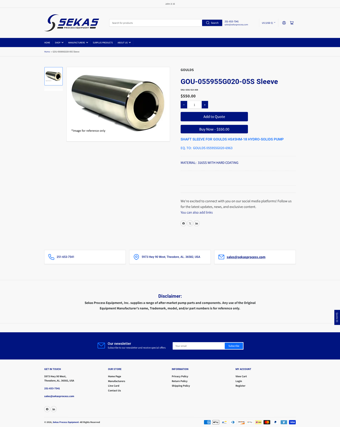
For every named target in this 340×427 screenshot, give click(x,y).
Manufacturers (76, 42)
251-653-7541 (52, 388)
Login (239, 381)
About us (123, 42)
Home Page (114, 376)
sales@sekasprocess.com (236, 24)
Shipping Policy (181, 385)
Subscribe (233, 345)
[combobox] (166, 23)
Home (47, 42)
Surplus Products (103, 42)
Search (215, 22)
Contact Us (114, 390)
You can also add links (197, 212)
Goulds (187, 69)
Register (240, 385)
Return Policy (180, 381)
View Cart (241, 376)
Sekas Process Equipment (66, 422)
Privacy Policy (180, 376)
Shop (57, 42)
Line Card (113, 385)
